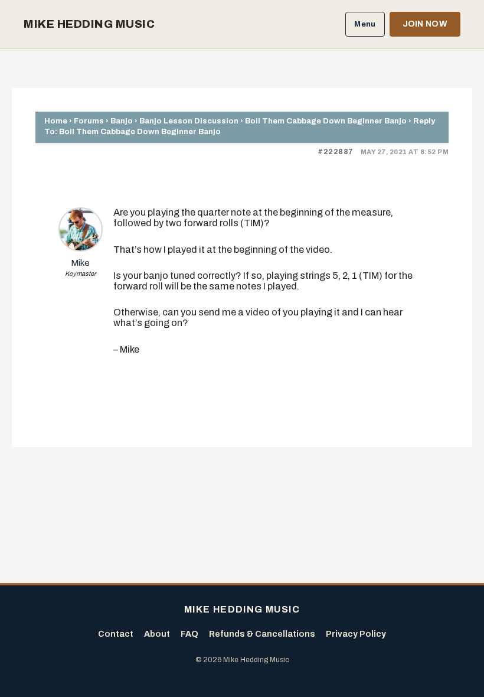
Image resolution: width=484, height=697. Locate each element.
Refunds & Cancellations (262, 634)
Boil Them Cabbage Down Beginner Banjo (326, 120)
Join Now (425, 23)
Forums (89, 120)
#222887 (336, 152)
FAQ (189, 634)
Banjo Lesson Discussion (188, 120)
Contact (115, 634)
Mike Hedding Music (89, 24)
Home (55, 120)
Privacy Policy (356, 634)
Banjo (121, 120)
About (157, 634)
